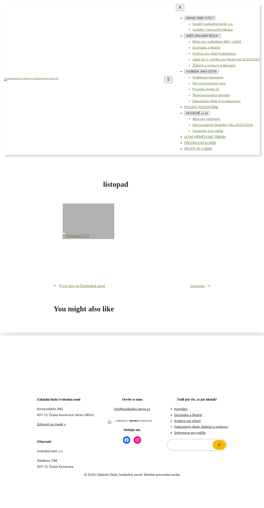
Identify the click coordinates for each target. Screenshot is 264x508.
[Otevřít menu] (168, 79)
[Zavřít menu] (180, 7)
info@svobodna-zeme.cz (132, 409)
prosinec (198, 285)
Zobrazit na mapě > (51, 424)
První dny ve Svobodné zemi (82, 285)
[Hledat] (219, 445)
